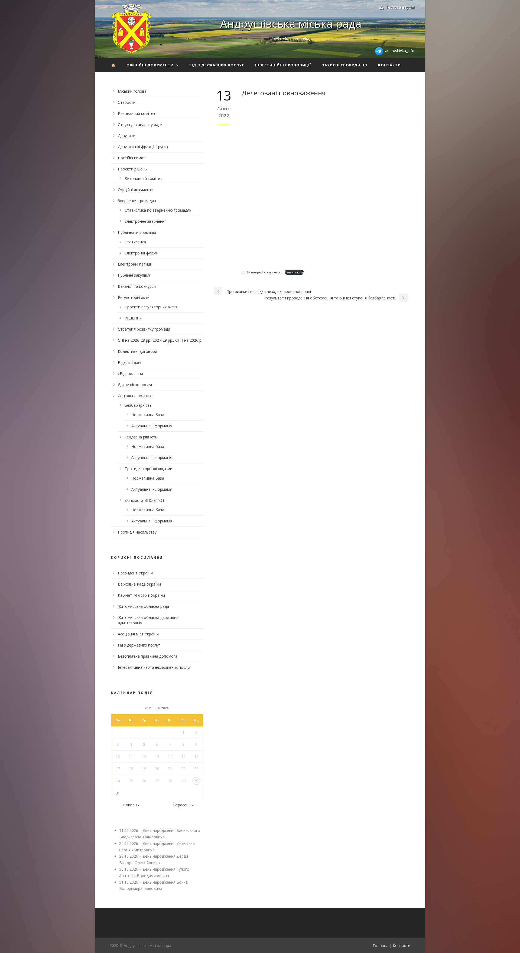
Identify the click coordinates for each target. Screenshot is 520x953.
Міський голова (132, 91)
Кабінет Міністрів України (141, 595)
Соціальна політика (136, 395)
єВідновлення (130, 373)
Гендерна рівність (141, 437)
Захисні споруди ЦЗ (344, 65)
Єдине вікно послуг (135, 384)
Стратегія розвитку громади (144, 329)
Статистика (135, 241)
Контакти (389, 65)
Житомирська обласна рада (143, 606)
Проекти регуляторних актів (151, 306)
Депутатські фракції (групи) (143, 146)
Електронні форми (141, 253)
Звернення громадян (137, 200)
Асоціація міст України (138, 634)
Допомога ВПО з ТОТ (145, 500)
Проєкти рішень (132, 169)
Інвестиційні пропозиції (283, 65)
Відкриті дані (129, 362)
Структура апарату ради (140, 124)
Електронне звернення (146, 221)
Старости (126, 102)
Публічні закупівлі (134, 275)
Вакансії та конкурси (137, 286)
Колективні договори (137, 351)
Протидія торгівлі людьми (148, 468)
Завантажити (294, 272)
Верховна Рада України (139, 584)
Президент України (135, 573)
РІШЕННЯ (133, 318)
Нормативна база (147, 414)
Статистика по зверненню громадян (158, 210)
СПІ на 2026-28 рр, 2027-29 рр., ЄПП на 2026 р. (160, 340)
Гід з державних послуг (216, 65)
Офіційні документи (150, 65)
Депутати (126, 135)
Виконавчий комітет (136, 113)
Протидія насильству (137, 532)
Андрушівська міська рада (291, 23)
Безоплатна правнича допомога (147, 656)
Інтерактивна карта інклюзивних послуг (154, 667)
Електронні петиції (135, 264)
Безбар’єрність (138, 405)
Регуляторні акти (134, 297)
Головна (380, 945)
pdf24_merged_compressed (262, 272)
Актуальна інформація (151, 425)
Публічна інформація (137, 232)
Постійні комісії (132, 157)
